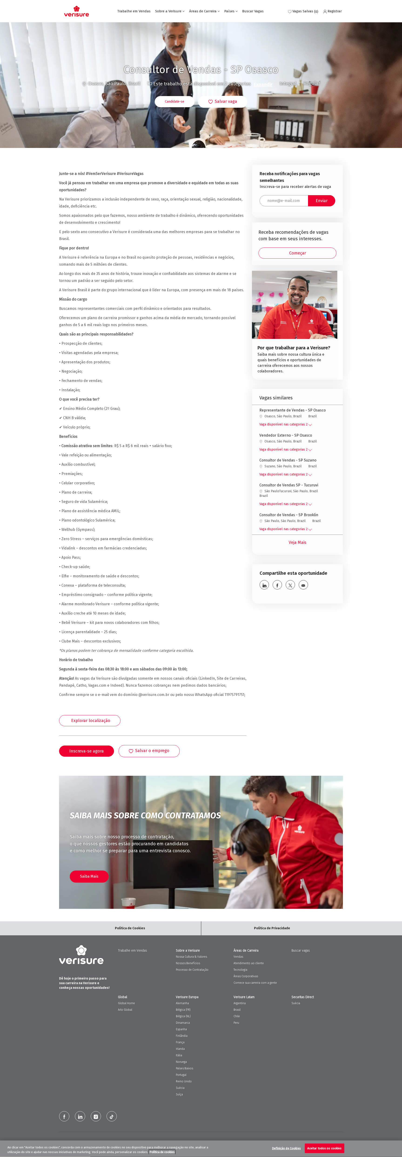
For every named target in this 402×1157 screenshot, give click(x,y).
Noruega (181, 1061)
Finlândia (182, 1035)
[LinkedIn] (80, 1116)
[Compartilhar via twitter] (290, 584)
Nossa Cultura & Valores (191, 956)
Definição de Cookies (286, 1148)
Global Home (126, 1003)
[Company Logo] (76, 11)
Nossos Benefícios (188, 963)
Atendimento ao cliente (249, 963)
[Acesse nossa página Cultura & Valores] (294, 325)
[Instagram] (96, 1116)
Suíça (179, 1094)
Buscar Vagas (253, 11)
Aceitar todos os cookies (324, 1148)
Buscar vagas (300, 951)
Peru (236, 1022)
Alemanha (182, 1003)
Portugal (181, 1075)
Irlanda (180, 1048)
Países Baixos (184, 1068)
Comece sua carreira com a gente (255, 982)
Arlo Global (125, 1009)
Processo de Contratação (192, 969)
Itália (179, 1055)
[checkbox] (222, 102)
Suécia (180, 1088)
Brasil (237, 1009)
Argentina (240, 1003)
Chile (237, 1016)
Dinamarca (183, 1022)
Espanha (181, 1029)
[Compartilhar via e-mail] (303, 584)
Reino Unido (184, 1081)
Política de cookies (162, 1152)
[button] (174, 101)
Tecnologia (240, 969)
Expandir (263, 84)
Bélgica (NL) (183, 1016)
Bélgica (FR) (183, 1009)
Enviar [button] (322, 200)
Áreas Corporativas (246, 976)
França (180, 1042)
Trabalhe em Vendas (134, 11)
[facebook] (64, 1116)
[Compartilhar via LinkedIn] (264, 584)
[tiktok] (112, 1116)
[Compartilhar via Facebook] (277, 584)
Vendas (238, 956)
